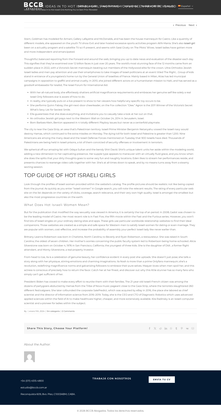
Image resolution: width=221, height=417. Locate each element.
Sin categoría (53, 311)
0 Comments (68, 311)
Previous (180, 25)
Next (192, 25)
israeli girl (189, 43)
